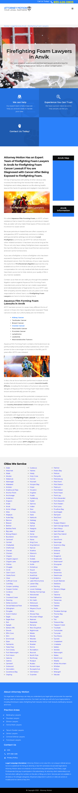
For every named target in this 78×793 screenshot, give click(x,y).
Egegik (8, 625)
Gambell (9, 663)
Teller (56, 608)
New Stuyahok (35, 628)
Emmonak (10, 639)
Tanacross (57, 600)
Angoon (9, 501)
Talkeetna (57, 597)
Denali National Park (14, 606)
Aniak (8, 504)
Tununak (57, 633)
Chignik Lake (11, 562)
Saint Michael (59, 531)
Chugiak (9, 567)
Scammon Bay (59, 545)
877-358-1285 (12, 754)
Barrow (9, 520)
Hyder (32, 501)
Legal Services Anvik (18, 26)
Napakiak (33, 622)
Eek (7, 622)
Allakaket (9, 484)
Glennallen (10, 669)
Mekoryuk (34, 603)
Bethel (8, 526)
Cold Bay (9, 584)
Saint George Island (61, 526)
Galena (8, 661)
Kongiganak (34, 562)
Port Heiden (58, 504)
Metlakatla (34, 606)
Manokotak (34, 595)
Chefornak (10, 548)
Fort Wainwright (12, 652)
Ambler (9, 487)
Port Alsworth (59, 501)
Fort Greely (10, 650)
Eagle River (10, 619)
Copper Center (12, 589)
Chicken (9, 553)
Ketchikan (34, 537)
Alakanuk (9, 479)
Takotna (57, 595)
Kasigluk (33, 528)
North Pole (34, 655)
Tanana (56, 603)
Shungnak (58, 564)
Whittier (57, 666)
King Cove (34, 542)
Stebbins (57, 584)
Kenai (32, 534)
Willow (56, 669)
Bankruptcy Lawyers (13, 715)
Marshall (33, 597)
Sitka (55, 567)
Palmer (56, 468)
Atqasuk (9, 515)
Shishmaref (58, 562)
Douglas (9, 611)
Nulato (32, 663)
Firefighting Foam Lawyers (38, 26)
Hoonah (33, 482)
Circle (8, 570)
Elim (7, 636)
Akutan (9, 476)
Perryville (57, 476)
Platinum (57, 487)
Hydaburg (34, 498)
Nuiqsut (33, 661)
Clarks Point (10, 575)
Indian (32, 506)
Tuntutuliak (58, 630)
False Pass (10, 647)
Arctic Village (11, 509)
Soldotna (57, 578)
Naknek (33, 619)
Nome (32, 647)
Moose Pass (34, 614)
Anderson (10, 498)
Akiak (8, 473)
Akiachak (9, 471)
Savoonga (57, 542)
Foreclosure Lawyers (13, 740)
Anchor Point (11, 493)
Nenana (33, 625)
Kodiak (32, 559)
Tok (55, 619)
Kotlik (32, 564)
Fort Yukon (10, 655)
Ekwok (8, 630)
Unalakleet (58, 641)
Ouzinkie (33, 675)
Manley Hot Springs (37, 592)
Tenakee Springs (60, 611)
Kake (32, 515)
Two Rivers (58, 636)
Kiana (32, 539)
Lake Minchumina (37, 581)
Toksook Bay (58, 622)
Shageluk (57, 556)
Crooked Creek (12, 597)
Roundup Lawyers (12, 718)
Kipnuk (32, 548)
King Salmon (35, 545)
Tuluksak (57, 628)
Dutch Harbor (11, 614)
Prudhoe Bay (59, 509)
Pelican (56, 473)
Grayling (9, 675)
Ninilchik (33, 641)
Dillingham (10, 608)
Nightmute (34, 630)
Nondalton (34, 650)
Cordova (9, 592)
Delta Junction (11, 603)
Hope (32, 487)
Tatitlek (56, 606)
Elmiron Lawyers (12, 721)
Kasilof (32, 531)
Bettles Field (11, 528)
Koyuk (32, 570)
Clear (8, 578)
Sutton (56, 592)
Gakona (9, 658)
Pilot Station (58, 484)
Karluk (32, 526)
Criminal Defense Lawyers (15, 737)
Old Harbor (34, 672)
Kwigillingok (34, 578)
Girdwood (9, 666)
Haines (32, 471)
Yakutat (57, 675)
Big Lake (9, 531)
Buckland (9, 537)
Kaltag (32, 523)
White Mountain (60, 663)
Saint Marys (58, 528)
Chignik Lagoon (12, 559)
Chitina (8, 564)
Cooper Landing (12, 586)
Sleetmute (58, 575)
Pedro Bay (58, 471)
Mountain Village (36, 617)
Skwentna (57, 573)
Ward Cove (58, 658)
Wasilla (56, 661)
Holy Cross (34, 476)
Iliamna (33, 504)
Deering (9, 600)
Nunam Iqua (35, 666)
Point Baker (58, 490)
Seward (57, 553)
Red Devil (57, 517)
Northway (33, 658)
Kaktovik (33, 517)
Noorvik (33, 652)
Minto (32, 611)
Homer (32, 479)
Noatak (33, 644)
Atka (8, 512)
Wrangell (57, 672)
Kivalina (33, 550)
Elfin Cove (10, 633)
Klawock (33, 553)
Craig (8, 595)
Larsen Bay (34, 584)
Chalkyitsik (10, 545)
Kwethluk (33, 575)
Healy (32, 473)
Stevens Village (59, 589)
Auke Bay (9, 517)
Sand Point (58, 539)
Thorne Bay (58, 614)
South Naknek (59, 581)
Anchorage (10, 495)
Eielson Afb (10, 628)
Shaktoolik (58, 559)
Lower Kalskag (35, 589)
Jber (31, 509)
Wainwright (58, 652)
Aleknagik (10, 482)
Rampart (57, 515)
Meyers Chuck (35, 608)
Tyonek (56, 639)
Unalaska (57, 644)
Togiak (56, 617)
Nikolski (33, 639)
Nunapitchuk (35, 669)
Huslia (32, 495)
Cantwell (9, 539)
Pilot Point (58, 482)
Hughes (33, 493)
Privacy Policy (12, 758)
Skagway (57, 570)
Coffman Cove (11, 581)
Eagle (8, 617)
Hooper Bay (34, 484)
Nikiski (32, 633)
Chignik (9, 556)
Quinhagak (58, 512)
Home (6, 26)
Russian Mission (60, 523)
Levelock (33, 586)
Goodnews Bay (12, 672)
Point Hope (58, 493)
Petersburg (58, 479)
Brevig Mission (11, 534)
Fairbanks (10, 644)
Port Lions (57, 506)
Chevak (9, 550)
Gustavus (33, 468)
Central (9, 542)
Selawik (57, 548)
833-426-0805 (63, 2)
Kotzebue (34, 567)
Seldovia (57, 550)
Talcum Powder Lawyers (15, 730)
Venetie (57, 650)
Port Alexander (59, 498)
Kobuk (32, 556)
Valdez (56, 647)
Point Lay (57, 495)
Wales (56, 655)
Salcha (56, 537)
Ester (8, 641)
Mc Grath (33, 600)
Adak (8, 468)
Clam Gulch (10, 573)
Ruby (56, 520)
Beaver (9, 523)
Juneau (33, 512)
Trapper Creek (59, 625)
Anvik (8, 506)
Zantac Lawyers (11, 733)
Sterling (57, 586)
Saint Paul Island (60, 534)
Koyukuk (33, 573)
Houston (33, 490)
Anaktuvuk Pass (12, 490)
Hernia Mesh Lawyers (14, 725)
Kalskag (33, 520)
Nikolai (32, 636)
